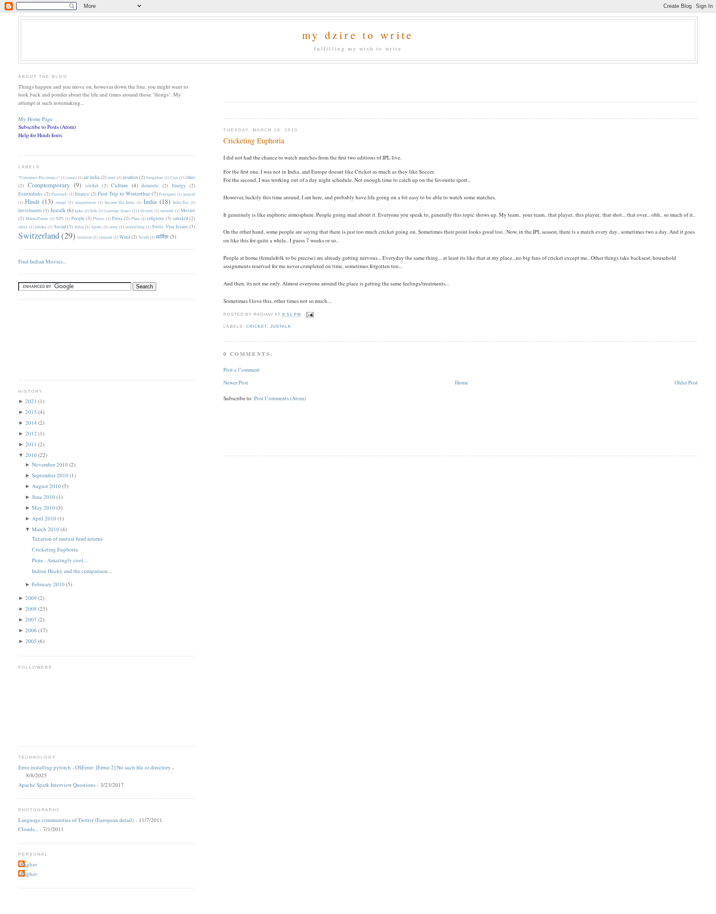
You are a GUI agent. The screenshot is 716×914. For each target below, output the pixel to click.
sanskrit (180, 218)
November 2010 (50, 464)
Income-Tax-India (120, 202)
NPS (60, 218)
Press (117, 218)
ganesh (189, 194)
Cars (174, 177)
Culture (119, 185)
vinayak (105, 237)
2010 (31, 455)
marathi (167, 210)
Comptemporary (49, 185)
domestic (150, 185)
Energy (179, 185)
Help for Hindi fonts (40, 135)
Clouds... (28, 829)
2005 (31, 641)
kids (93, 210)
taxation (84, 237)
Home (461, 382)
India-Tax (181, 202)
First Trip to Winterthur (124, 193)
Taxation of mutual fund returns (67, 538)
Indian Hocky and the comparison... (71, 571)
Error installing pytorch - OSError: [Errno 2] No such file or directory (94, 767)
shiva (22, 227)
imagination (85, 202)
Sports (96, 227)
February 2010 (49, 584)
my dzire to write (358, 35)
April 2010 (45, 518)
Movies (188, 210)
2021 (31, 401)
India (150, 201)
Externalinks (30, 194)
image (61, 202)
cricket (256, 326)
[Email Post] (308, 314)
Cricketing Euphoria (253, 140)
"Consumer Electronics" (39, 177)
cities (190, 177)
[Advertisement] (320, 80)
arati (112, 177)
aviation (130, 177)
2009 (31, 598)
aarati (72, 177)
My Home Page (35, 119)
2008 (31, 608)
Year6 (143, 237)
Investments (30, 210)
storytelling (135, 227)
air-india (91, 177)
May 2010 (44, 507)
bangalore (154, 177)
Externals (59, 194)
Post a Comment (241, 369)
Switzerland (38, 235)
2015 (31, 412)
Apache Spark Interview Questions (56, 784)
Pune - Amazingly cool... (59, 560)
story (113, 227)
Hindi (32, 201)
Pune (135, 218)
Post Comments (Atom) (280, 398)
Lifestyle (145, 210)
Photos (98, 218)
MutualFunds (36, 218)
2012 (31, 433)
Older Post (686, 382)
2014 (31, 422)
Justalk (280, 326)
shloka (40, 227)
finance (82, 194)
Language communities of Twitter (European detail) (76, 820)
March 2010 (46, 529)
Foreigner (167, 194)
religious (155, 218)
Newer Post (235, 382)
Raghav (29, 864)
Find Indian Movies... (42, 261)
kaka (79, 210)
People (78, 218)
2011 (31, 444)
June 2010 (44, 497)
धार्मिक (162, 236)
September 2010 (51, 475)
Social (60, 226)
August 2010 (47, 486)
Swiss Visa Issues (170, 226)
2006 (31, 630)
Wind (124, 237)
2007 (31, 619)
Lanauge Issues (117, 210)
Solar (79, 227)
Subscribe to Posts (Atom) (47, 127)
